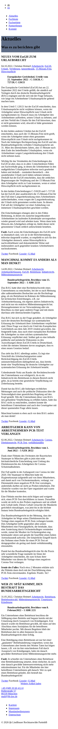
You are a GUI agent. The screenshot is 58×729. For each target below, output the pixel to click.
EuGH (48, 66)
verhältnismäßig (36, 442)
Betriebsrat (35, 272)
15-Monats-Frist (43, 68)
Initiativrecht (48, 272)
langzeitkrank (27, 68)
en (8, 7)
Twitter (4, 253)
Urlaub (4, 68)
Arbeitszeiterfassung (11, 272)
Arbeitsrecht (37, 66)
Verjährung (14, 68)
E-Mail (31, 253)
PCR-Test (22, 442)
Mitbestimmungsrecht (11, 274)
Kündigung (6, 602)
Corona (48, 440)
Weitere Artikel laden (31, 683)
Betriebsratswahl (9, 599)
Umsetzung (46, 599)
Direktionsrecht (8, 442)
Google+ (23, 253)
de (8, 5)
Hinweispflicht (8, 71)
